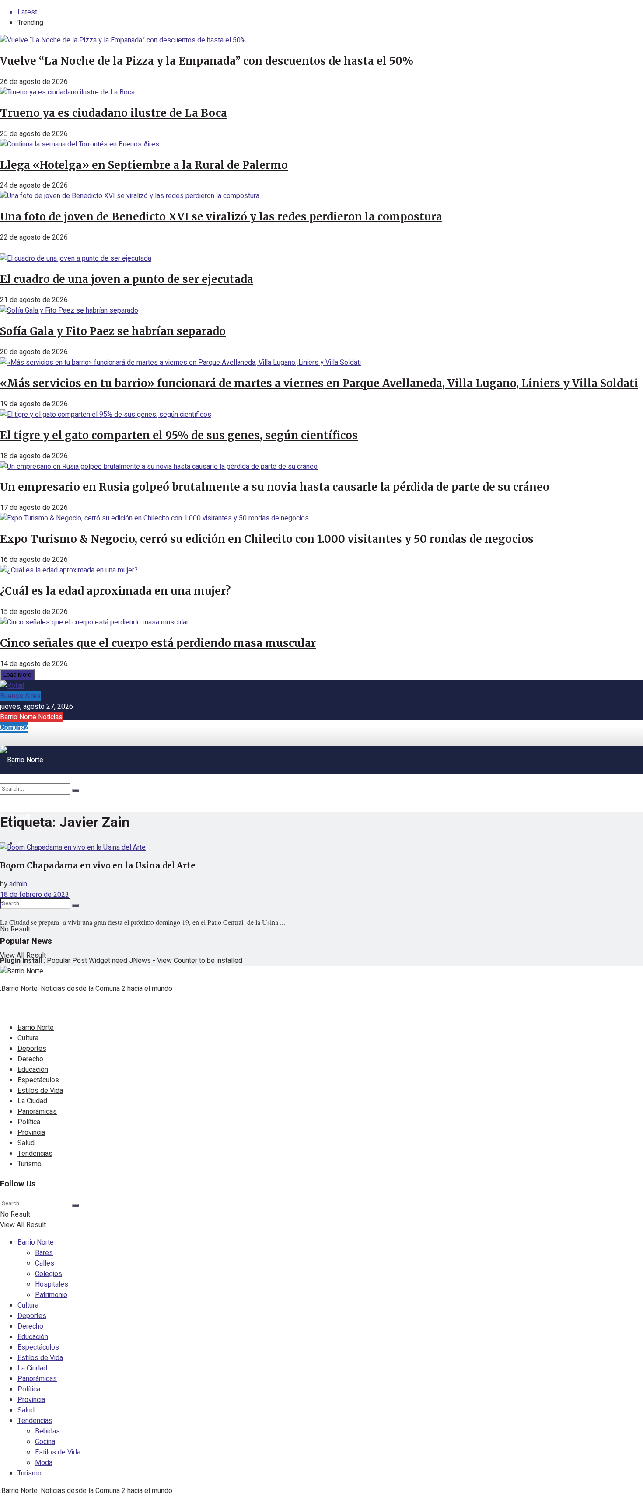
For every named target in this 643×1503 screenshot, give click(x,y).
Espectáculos (38, 1080)
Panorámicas (37, 1111)
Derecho (30, 1059)
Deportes (31, 1048)
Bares (44, 1253)
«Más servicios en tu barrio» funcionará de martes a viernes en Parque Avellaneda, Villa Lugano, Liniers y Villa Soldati (319, 383)
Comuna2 (14, 727)
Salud (26, 1143)
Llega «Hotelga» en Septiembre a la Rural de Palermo (144, 165)
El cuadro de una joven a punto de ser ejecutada (126, 279)
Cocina (45, 1442)
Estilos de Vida (40, 1090)
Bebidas (47, 1431)
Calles (44, 1263)
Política (28, 1122)
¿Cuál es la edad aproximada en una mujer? (115, 591)
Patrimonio (51, 1295)
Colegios (48, 1274)
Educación (32, 1069)
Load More (17, 674)
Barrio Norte (35, 1027)
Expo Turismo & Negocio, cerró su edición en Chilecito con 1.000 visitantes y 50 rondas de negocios (267, 539)
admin (18, 884)
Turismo (29, 1164)
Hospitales (51, 1284)
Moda (43, 1463)
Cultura (27, 1038)
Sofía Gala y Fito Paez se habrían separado (113, 331)
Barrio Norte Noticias (31, 717)
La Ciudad (32, 1101)
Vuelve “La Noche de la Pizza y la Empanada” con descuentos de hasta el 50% (206, 61)
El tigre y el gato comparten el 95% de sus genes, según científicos (179, 435)
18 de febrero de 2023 (34, 894)
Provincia (31, 1132)
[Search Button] (75, 905)
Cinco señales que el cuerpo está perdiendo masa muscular (158, 643)
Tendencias (34, 1153)
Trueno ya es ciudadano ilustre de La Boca (113, 113)
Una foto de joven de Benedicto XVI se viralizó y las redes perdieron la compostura (221, 216)
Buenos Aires (20, 696)
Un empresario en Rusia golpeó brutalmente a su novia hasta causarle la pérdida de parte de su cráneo (274, 487)
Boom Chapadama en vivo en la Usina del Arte (98, 866)
